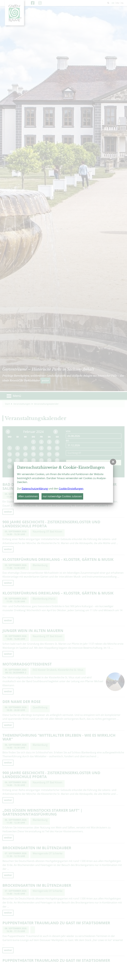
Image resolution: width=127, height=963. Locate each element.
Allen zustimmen (28, 496)
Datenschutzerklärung (35, 488)
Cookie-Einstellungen (71, 488)
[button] (113, 462)
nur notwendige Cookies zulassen (62, 496)
